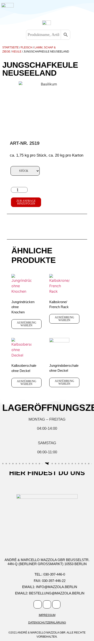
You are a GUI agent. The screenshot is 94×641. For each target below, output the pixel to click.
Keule (16, 51)
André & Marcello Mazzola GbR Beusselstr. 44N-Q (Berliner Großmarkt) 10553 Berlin (47, 562)
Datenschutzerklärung (47, 622)
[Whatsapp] (56, 604)
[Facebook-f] (38, 604)
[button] (52, 8)
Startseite (10, 47)
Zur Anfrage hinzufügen (26, 202)
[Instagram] (47, 604)
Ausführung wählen (26, 324)
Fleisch (26, 47)
